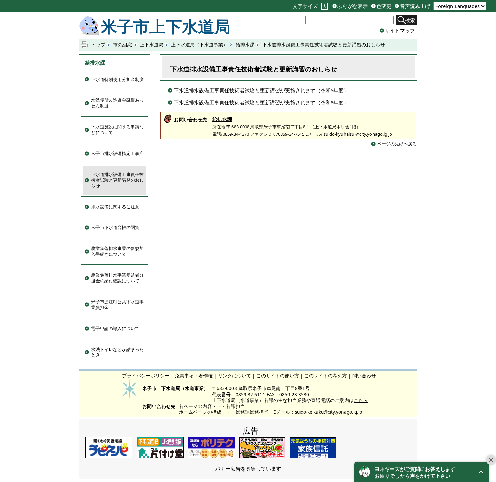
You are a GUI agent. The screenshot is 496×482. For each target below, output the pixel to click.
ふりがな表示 (352, 6)
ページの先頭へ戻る (397, 144)
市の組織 (122, 45)
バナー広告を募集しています (248, 468)
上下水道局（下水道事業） (199, 45)
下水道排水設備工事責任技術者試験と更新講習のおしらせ (117, 180)
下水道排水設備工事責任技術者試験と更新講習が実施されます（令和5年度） (261, 90)
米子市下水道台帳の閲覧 (115, 227)
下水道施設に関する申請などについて (117, 129)
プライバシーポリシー (145, 376)
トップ (98, 45)
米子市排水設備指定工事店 (117, 153)
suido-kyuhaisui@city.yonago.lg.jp (358, 134)
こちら (361, 400)
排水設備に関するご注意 (115, 207)
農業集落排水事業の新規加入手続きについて (117, 251)
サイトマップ (400, 30)
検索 (410, 20)
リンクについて (234, 376)
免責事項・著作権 (194, 376)
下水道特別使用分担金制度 (117, 79)
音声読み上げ (415, 6)
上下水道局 (151, 45)
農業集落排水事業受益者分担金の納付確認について (117, 278)
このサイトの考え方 (325, 376)
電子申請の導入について (115, 328)
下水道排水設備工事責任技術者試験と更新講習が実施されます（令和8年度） (261, 102)
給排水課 (245, 45)
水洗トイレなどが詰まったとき (117, 352)
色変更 (383, 6)
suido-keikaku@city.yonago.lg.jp (328, 412)
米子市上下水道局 (165, 26)
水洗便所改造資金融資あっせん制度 (117, 103)
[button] (421, 472)
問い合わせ (364, 376)
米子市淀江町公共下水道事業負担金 (117, 304)
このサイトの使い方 (277, 376)
